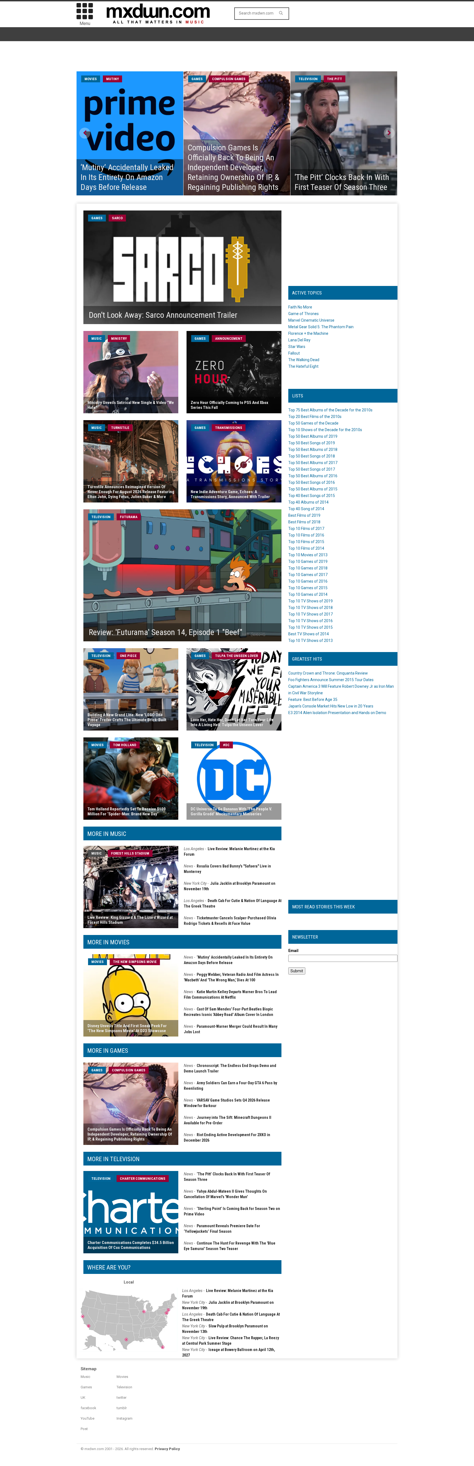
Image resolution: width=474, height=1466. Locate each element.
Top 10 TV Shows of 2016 (310, 621)
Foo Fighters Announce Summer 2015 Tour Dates (331, 680)
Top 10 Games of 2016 (308, 581)
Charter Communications (142, 1178)
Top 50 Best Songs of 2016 (311, 482)
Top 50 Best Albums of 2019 (312, 436)
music (96, 338)
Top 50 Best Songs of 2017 (311, 469)
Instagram (124, 1418)
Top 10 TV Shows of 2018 (310, 607)
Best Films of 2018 (304, 522)
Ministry (119, 338)
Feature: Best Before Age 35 (312, 699)
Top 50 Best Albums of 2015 (312, 489)
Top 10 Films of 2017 (306, 528)
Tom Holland (124, 745)
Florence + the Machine (308, 333)
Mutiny (112, 79)
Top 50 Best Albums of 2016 (312, 476)
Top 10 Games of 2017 (308, 574)
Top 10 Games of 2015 (308, 588)
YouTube (87, 1418)
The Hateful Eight (303, 366)
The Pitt (334, 79)
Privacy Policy (167, 1449)
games (197, 79)
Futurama (128, 517)
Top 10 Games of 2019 (308, 561)
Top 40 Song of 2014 (306, 509)
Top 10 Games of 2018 (308, 568)
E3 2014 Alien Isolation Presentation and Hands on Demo (337, 712)
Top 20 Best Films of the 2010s (315, 416)
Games (86, 1387)
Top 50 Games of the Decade (313, 423)
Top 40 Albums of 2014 (308, 502)
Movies (122, 1377)
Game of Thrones (303, 313)
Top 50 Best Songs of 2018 (311, 456)
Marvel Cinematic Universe (311, 320)
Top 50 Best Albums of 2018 (312, 449)
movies (90, 79)
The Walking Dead (303, 360)
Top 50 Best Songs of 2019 (311, 443)
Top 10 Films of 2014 (306, 548)
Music (85, 1377)
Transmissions (228, 428)
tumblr (122, 1408)
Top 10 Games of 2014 (308, 594)
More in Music (106, 833)
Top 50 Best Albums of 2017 (312, 462)
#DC (226, 745)
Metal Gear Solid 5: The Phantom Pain (321, 327)
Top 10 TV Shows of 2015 (310, 627)
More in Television (113, 1159)
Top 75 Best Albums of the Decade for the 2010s (330, 410)
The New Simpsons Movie (135, 962)
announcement (228, 338)
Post (84, 1429)
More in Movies (108, 942)
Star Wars (296, 346)
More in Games (107, 1050)
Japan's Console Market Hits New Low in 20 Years (330, 706)
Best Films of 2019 (304, 515)
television (308, 79)
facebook (88, 1408)
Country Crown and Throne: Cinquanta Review (328, 673)
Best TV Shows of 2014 (308, 634)
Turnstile (120, 428)
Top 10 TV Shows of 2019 (310, 601)
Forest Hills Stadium (130, 853)
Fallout (294, 353)
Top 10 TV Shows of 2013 (310, 640)
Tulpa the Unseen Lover (236, 656)
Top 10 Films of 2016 (306, 535)
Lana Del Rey (299, 340)
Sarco (117, 218)
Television (124, 1387)
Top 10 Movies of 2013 (308, 555)
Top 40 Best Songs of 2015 (311, 495)
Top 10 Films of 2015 (306, 542)
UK (83, 1397)
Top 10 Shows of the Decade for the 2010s (325, 430)
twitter (121, 1397)
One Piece (128, 656)
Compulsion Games (229, 79)
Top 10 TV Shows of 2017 (310, 614)
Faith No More (300, 307)
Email (293, 950)
